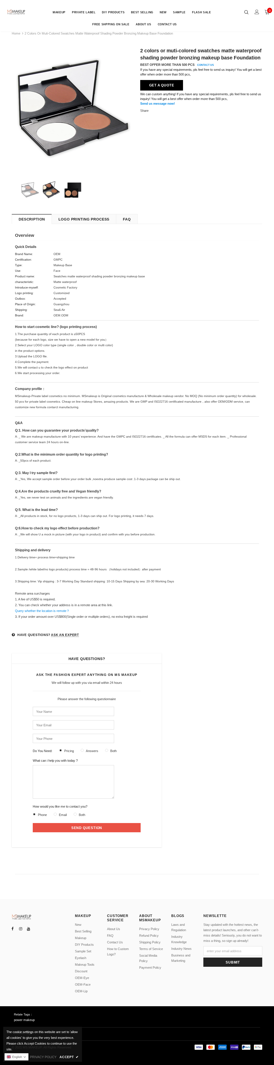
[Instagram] (20, 928)
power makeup (24, 1020)
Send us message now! (157, 103)
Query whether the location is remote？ (42, 611)
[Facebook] (12, 928)
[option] (73, 110)
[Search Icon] (246, 12)
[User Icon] (257, 12)
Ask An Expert (65, 635)
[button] (16, 1056)
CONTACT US (205, 64)
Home (16, 33)
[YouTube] (28, 928)
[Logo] (16, 12)
